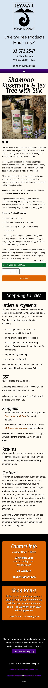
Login (24, 681)
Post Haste (10, 416)
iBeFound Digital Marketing (32, 675)
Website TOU (33, 669)
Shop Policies (14, 669)
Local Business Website (14, 675)
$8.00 (14, 265)
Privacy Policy (24, 669)
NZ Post (22, 416)
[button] (24, 71)
